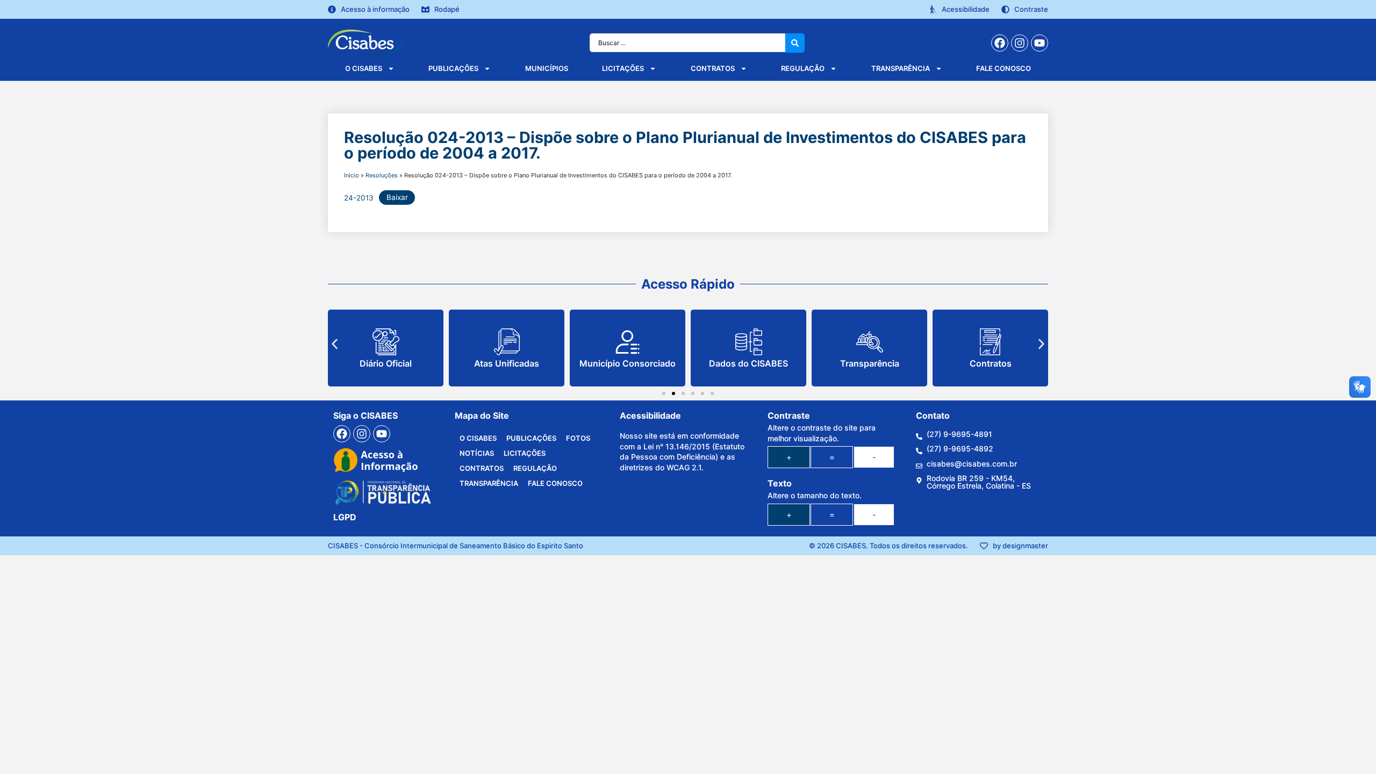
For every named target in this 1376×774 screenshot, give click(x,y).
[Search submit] (795, 43)
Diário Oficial (386, 363)
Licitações (623, 68)
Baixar (397, 197)
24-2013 (359, 197)
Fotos (578, 438)
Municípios (546, 68)
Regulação (803, 68)
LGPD (344, 517)
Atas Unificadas (506, 363)
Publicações (453, 68)
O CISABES (363, 68)
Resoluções (382, 175)
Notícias (477, 453)
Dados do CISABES (748, 363)
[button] (334, 344)
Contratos (713, 68)
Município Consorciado (627, 363)
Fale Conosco (1003, 68)
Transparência (900, 68)
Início (351, 175)
